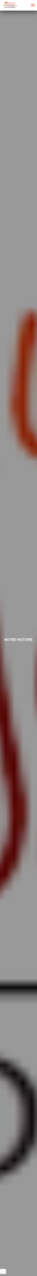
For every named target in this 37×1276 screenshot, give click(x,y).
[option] (18, 638)
